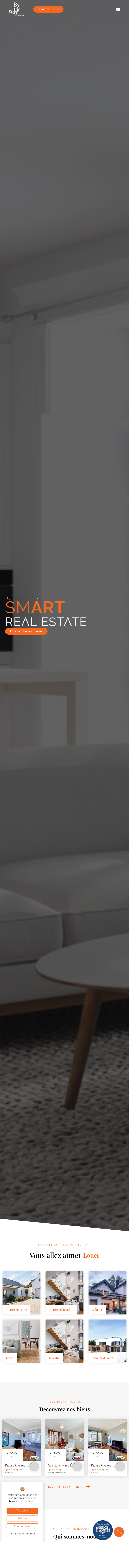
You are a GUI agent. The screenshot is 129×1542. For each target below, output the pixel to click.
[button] (118, 9)
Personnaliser (22, 1526)
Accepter (22, 1510)
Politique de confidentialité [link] (22, 1534)
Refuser (22, 1518)
